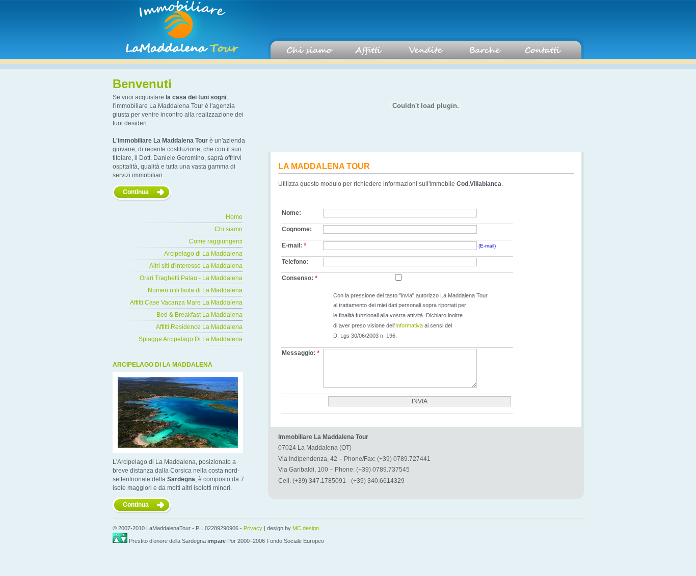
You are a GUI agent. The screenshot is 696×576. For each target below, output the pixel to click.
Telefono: (295, 261)
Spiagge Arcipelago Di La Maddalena (191, 339)
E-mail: (294, 246)
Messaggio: (301, 353)
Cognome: (297, 229)
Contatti (542, 50)
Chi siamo (309, 50)
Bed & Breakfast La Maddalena (199, 314)
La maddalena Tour (176, 29)
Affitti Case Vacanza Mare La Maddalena (186, 302)
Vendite (425, 50)
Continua (136, 192)
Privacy (253, 528)
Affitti (367, 50)
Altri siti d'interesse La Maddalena (196, 265)
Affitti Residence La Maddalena (199, 327)
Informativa (409, 325)
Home (234, 217)
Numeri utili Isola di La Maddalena (195, 290)
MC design (305, 528)
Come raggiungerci (216, 241)
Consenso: (300, 278)
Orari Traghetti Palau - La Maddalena (191, 278)
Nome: (291, 212)
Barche (484, 50)
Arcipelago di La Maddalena (203, 253)
